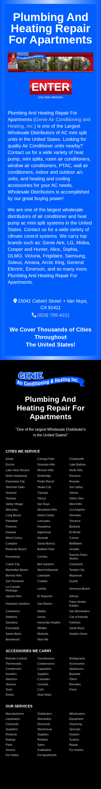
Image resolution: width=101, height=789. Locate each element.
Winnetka (12, 509)
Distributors (44, 713)
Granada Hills (46, 464)
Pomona (11, 526)
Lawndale (43, 575)
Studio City (44, 487)
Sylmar (73, 492)
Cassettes (43, 679)
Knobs (10, 694)
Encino (10, 464)
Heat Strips (44, 694)
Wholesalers (77, 713)
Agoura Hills (13, 596)
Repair (73, 744)
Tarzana (11, 498)
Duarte (73, 581)
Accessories (77, 663)
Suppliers (12, 729)
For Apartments (47, 755)
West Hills (75, 504)
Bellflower (75, 543)
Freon (73, 689)
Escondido (12, 628)
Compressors (45, 663)
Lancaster (43, 521)
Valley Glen (76, 498)
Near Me (42, 639)
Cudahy (42, 581)
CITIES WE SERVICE (23, 451)
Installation (44, 750)
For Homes (76, 750)
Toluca (41, 498)
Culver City (13, 564)
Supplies (43, 674)
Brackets (74, 674)
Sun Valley (76, 487)
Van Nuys (43, 504)
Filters (73, 679)
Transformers (45, 658)
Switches (11, 679)
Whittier (42, 628)
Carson (74, 538)
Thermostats (13, 663)
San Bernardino (79, 611)
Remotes (75, 684)
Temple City (76, 570)
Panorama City (15, 481)
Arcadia (74, 549)
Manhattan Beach (17, 570)
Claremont (76, 564)
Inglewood (44, 532)
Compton (11, 543)
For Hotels (12, 755)
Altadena (11, 617)
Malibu (41, 611)
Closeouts (12, 724)
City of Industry (78, 617)
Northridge (44, 475)
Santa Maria (13, 633)
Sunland (11, 492)
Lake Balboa (77, 464)
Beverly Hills (14, 575)
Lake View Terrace (17, 470)
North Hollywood (16, 475)
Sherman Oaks (15, 487)
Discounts (43, 724)
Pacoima (75, 475)
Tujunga (42, 492)
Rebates (42, 739)
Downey (11, 532)
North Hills (76, 470)
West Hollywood (47, 570)
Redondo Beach (16, 549)
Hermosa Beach (79, 588)
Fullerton (75, 622)
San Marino (44, 603)
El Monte (75, 532)
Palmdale (12, 521)
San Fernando (15, 581)
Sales (41, 744)
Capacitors (44, 669)
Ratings (11, 739)
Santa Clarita (45, 515)
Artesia (73, 596)
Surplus (74, 739)
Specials (74, 729)
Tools (9, 689)
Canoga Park (45, 459)
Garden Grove (78, 633)
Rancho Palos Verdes (78, 556)
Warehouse (44, 729)
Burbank (74, 526)
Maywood (75, 575)
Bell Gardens (45, 564)
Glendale (75, 515)
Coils (40, 689)
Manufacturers (15, 713)
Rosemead (13, 556)
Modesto (42, 633)
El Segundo (44, 596)
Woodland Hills (47, 509)
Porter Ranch (45, 481)
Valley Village (14, 504)
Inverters (11, 674)
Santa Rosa (76, 628)
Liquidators (13, 719)
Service (10, 750)
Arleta (9, 459)
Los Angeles (77, 509)
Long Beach (13, 515)
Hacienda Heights (48, 622)
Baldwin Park (45, 549)
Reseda (74, 481)
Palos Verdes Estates (77, 603)
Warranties (44, 719)
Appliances (76, 669)
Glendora (12, 622)
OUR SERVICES (19, 706)
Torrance (75, 521)
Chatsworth (76, 459)
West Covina (14, 538)
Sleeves (11, 684)
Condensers (13, 669)
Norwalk (42, 538)
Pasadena (43, 526)
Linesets (42, 684)
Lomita (41, 588)
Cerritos (42, 556)
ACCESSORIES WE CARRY (28, 651)
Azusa (41, 617)
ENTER (50, 87)
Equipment (76, 719)
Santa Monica (46, 543)
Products (11, 734)
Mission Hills (45, 470)
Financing (75, 724)
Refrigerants (77, 658)
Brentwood (12, 639)
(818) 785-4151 (53, 315)
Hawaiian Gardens (18, 603)
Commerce (13, 611)
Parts (9, 744)
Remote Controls (16, 658)
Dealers (74, 734)
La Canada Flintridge (13, 588)
